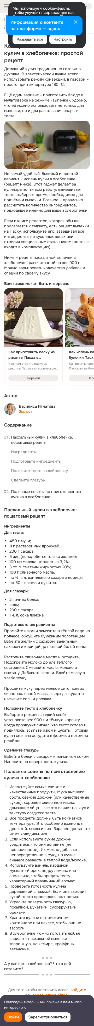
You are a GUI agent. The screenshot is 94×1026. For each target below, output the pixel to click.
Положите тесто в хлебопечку (39, 470)
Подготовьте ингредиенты (36, 461)
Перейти (33, 378)
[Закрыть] (75, 22)
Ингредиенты (24, 452)
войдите (78, 990)
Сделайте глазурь (28, 480)
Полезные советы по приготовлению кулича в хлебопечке (46, 494)
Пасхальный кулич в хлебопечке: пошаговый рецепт (42, 440)
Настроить (63, 39)
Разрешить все (30, 39)
